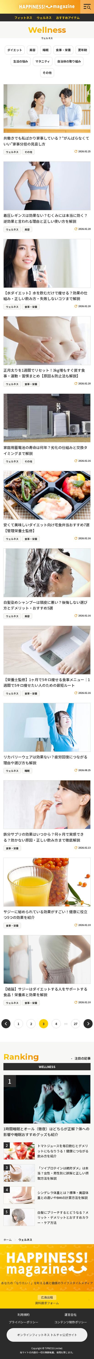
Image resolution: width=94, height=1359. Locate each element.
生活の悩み (20, 61)
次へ (88, 1023)
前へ (5, 1023)
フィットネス (23, 17)
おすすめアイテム (68, 17)
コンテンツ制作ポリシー (70, 1322)
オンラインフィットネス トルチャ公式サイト (47, 1335)
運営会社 (70, 1314)
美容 (32, 50)
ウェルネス (44, 17)
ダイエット (14, 50)
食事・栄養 (63, 50)
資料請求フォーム (47, 1300)
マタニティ (42, 61)
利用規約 (23, 1314)
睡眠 (46, 50)
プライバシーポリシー (23, 1322)
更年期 (82, 50)
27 (75, 1023)
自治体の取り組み (69, 61)
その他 (47, 72)
